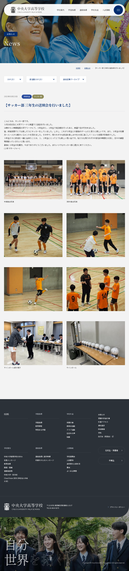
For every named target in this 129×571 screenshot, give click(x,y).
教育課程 (38, 426)
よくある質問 (72, 471)
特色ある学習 (40, 430)
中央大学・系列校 (10, 475)
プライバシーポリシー (117, 507)
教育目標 (7, 464)
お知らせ (87, 68)
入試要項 (70, 460)
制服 (68, 437)
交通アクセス (103, 422)
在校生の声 (71, 433)
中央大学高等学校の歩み (13, 456)
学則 (99, 433)
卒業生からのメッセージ (44, 460)
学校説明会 (71, 456)
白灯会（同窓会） (105, 436)
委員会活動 (71, 426)
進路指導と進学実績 (43, 456)
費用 (68, 467)
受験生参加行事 (104, 418)
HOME (78, 68)
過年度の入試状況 (73, 464)
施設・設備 (8, 467)
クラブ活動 (71, 430)
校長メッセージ (10, 460)
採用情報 (101, 429)
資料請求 (101, 425)
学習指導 (38, 422)
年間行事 (70, 422)
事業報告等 (8, 471)
